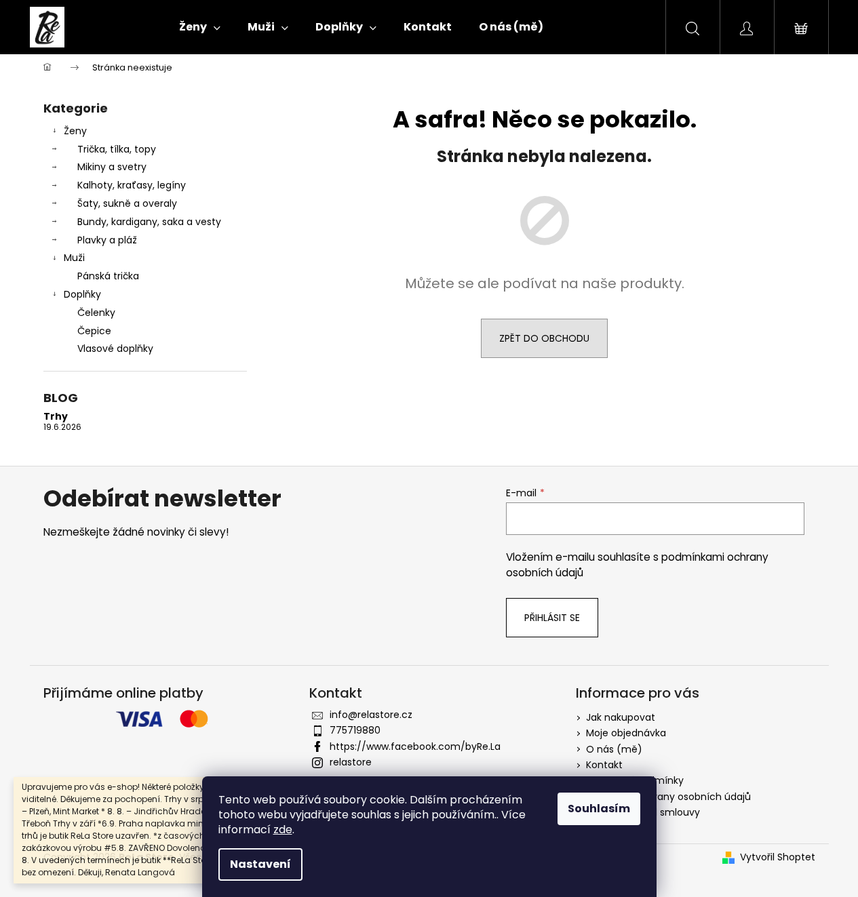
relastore (351, 762)
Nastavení (260, 864)
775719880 (355, 730)
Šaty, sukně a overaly (127, 203)
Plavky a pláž (107, 240)
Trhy (55, 417)
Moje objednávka (626, 733)
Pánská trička (108, 276)
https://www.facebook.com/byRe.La (415, 746)
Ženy (75, 131)
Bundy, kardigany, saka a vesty (149, 221)
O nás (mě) (614, 749)
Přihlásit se (552, 617)
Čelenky (96, 312)
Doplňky (82, 294)
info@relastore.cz (371, 714)
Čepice (94, 331)
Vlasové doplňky (115, 348)
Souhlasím (599, 808)
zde (282, 829)
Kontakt (604, 765)
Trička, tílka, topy (116, 149)
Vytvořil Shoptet (777, 857)
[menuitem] (199, 27)
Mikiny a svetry (112, 167)
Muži (74, 257)
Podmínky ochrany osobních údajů (668, 796)
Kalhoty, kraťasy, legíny (131, 185)
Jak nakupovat (620, 717)
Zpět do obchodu (544, 338)
